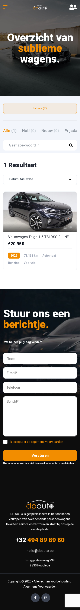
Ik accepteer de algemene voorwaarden (36, 441)
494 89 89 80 (40, 540)
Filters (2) (40, 108)
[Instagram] (45, 597)
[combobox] (40, 179)
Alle (10, 130)
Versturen (40, 455)
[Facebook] (35, 597)
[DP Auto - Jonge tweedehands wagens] (40, 7)
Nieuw (50, 130)
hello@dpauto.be (40, 551)
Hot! (29, 130)
